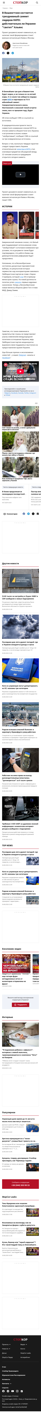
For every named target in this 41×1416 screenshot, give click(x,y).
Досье (4, 1353)
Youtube (20, 393)
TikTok (7, 395)
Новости (5, 1349)
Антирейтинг (25, 1357)
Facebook (6, 357)
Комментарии (12, 514)
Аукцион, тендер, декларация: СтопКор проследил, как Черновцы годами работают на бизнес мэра (19, 1161)
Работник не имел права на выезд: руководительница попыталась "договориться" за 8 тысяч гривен (17, 778)
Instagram (32, 393)
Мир (11, 8)
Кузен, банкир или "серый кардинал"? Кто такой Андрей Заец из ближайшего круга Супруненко (19, 1245)
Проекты (5, 1344)
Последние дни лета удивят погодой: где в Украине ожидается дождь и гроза (20, 643)
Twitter (26, 393)
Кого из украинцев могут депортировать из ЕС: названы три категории (20, 687)
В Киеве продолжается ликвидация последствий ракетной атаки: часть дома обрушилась (14, 495)
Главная (5, 8)
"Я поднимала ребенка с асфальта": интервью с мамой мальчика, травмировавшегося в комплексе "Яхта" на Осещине (19, 1054)
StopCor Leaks (9, 1197)
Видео (22, 1344)
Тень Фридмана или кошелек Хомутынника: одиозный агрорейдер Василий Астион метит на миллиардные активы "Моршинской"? (19, 1207)
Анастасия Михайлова (20, 43)
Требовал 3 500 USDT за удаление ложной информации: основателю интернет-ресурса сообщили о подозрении (20, 826)
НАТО (9, 99)
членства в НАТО (23, 149)
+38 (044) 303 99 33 (20, 1185)
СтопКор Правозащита (10, 1371)
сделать (18, 282)
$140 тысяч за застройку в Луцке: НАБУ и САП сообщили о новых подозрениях (20, 597)
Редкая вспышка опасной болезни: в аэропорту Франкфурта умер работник (19, 730)
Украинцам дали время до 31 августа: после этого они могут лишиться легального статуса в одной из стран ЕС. (19, 1121)
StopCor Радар (7, 1357)
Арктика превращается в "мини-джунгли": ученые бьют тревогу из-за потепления (18, 1141)
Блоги (22, 1349)
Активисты (6, 1379)
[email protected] (21, 1407)
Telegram (22, 355)
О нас (4, 1367)
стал (22, 277)
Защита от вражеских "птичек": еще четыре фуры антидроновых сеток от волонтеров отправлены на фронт (16, 978)
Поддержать (22, 1005)
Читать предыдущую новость (13, 487)
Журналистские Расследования (13, 1375)
